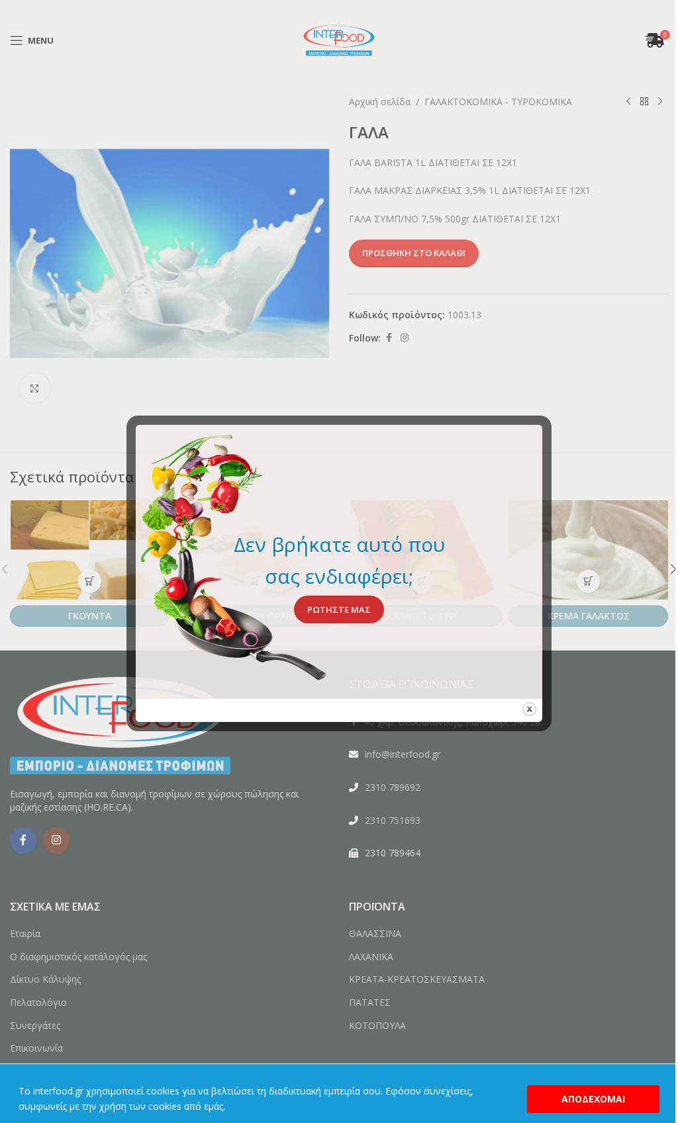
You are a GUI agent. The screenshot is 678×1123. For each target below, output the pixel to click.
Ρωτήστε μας (339, 609)
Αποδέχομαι (593, 1099)
